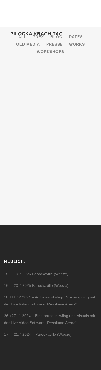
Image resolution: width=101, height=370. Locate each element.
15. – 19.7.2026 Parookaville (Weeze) (36, 274)
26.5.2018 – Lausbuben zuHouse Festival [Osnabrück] (40, 125)
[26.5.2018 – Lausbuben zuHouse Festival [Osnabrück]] (50, 89)
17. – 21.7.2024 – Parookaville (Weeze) (38, 334)
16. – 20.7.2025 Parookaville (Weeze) (36, 285)
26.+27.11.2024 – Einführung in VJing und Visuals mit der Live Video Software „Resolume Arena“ (49, 319)
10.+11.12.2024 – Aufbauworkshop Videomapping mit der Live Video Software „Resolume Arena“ (49, 300)
